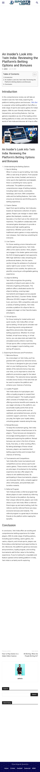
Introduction (8, 77)
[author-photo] (20, 675)
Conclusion (8, 84)
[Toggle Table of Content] (33, 74)
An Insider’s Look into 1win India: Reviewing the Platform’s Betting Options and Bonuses (20, 81)
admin (5, 69)
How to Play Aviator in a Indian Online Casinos (10, 655)
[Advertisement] (20, 31)
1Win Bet (34, 102)
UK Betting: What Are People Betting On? (31, 655)
